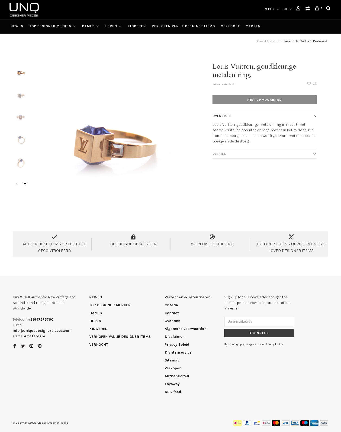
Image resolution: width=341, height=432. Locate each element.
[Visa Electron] (295, 424)
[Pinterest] (40, 346)
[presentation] (21, 72)
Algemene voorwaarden (185, 328)
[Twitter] (23, 346)
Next (25, 183)
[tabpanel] (112, 136)
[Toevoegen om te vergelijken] (315, 84)
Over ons (172, 321)
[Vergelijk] (308, 9)
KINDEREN (137, 26)
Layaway (172, 384)
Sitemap (172, 360)
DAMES (88, 26)
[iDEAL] (237, 424)
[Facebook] (14, 346)
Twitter (305, 41)
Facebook (290, 41)
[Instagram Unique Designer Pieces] (31, 346)
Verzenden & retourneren (187, 297)
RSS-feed (173, 392)
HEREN (111, 26)
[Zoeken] (329, 9)
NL (285, 9)
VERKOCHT (230, 26)
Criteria (171, 305)
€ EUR (270, 9)
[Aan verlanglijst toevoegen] (309, 84)
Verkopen (173, 368)
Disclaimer (174, 336)
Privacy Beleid (177, 344)
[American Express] (314, 424)
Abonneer (259, 333)
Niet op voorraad (264, 100)
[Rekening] (299, 9)
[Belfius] (266, 424)
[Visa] (285, 424)
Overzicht (222, 116)
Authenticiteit (177, 376)
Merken (253, 26)
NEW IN (16, 26)
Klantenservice (178, 352)
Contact (172, 313)
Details (219, 154)
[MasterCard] (276, 424)
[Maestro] (304, 424)
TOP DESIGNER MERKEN (50, 26)
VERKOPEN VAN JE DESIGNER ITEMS (183, 26)
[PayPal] (247, 424)
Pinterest (320, 41)
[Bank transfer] (324, 424)
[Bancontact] (257, 424)
